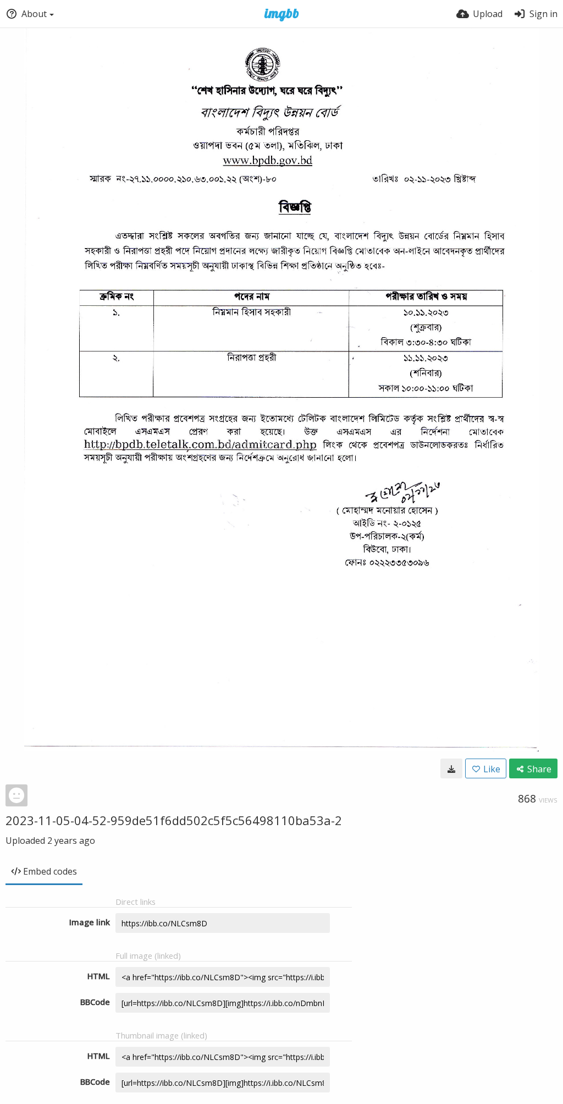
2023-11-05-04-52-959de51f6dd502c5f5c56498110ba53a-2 (173, 820)
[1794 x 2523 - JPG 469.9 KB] (451, 768)
